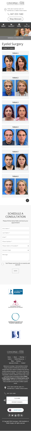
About (16, 357)
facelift (24, 373)
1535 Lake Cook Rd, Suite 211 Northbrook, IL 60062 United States (17, 9)
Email (19, 26)
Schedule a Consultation (15, 38)
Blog (13, 361)
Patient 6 (15, 176)
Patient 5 (15, 151)
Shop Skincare (15, 19)
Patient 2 (15, 78)
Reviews (19, 361)
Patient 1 (15, 53)
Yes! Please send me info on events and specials (18, 263)
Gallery (11, 26)
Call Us (27, 26)
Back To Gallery (9, 48)
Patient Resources (20, 359)
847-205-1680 (16, 14)
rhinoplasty (19, 373)
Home (10, 357)
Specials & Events (14, 363)
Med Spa (23, 357)
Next (27, 200)
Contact (23, 363)
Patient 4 (15, 127)
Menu (3, 26)
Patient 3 (15, 102)
